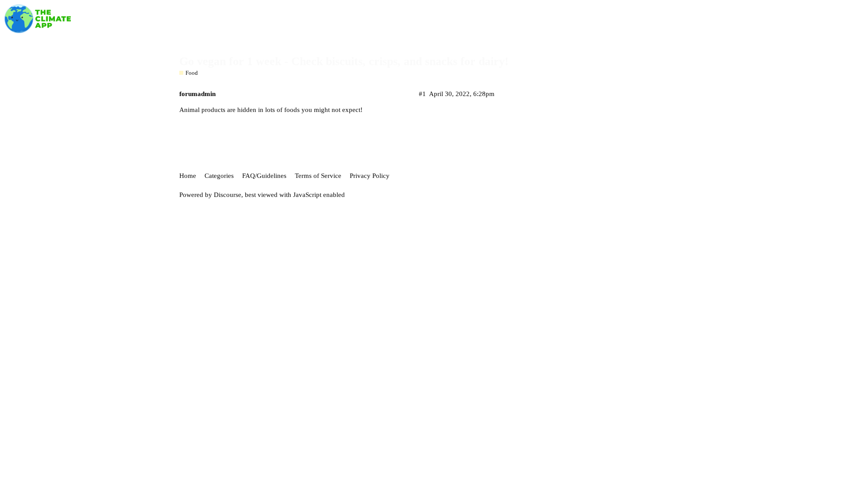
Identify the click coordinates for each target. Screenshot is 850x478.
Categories (219, 175)
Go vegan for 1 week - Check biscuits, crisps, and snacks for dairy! (344, 61)
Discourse (227, 194)
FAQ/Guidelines (264, 175)
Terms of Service (318, 175)
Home (187, 175)
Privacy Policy (370, 175)
